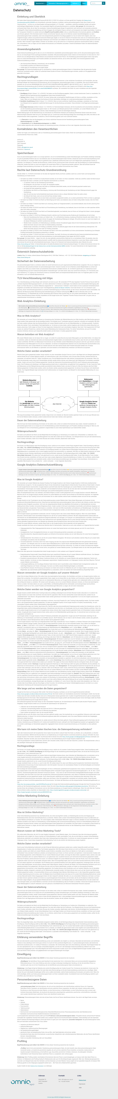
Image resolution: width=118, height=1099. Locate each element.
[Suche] (103, 3)
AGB (80, 1088)
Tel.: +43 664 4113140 (64, 1082)
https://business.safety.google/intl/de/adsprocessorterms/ (72, 786)
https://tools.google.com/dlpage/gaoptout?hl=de (76, 737)
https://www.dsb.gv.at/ (23, 244)
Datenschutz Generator (37, 1066)
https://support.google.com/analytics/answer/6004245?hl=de (34, 792)
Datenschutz (82, 1080)
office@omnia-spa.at (27, 147)
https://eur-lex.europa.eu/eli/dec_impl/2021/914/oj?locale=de (34, 784)
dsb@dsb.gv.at (87, 255)
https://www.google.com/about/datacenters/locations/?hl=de (34, 694)
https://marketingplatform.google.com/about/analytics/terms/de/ (68, 790)
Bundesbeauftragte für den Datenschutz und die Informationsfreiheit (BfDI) (44, 246)
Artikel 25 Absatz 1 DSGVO (62, 288)
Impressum (27, 149)
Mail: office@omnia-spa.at (66, 1080)
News (84, 3)
